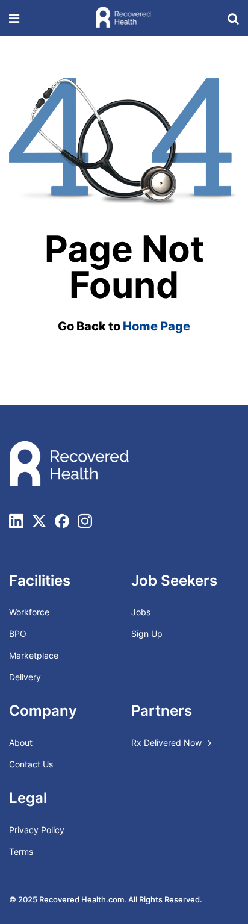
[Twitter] (39, 520)
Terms (21, 851)
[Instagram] (85, 520)
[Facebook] (62, 520)
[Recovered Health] (123, 18)
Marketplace (33, 655)
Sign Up (147, 633)
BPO (17, 633)
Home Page (156, 326)
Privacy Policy (36, 830)
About (21, 742)
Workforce (29, 612)
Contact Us (31, 764)
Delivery (25, 677)
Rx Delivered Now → (172, 742)
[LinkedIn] (16, 520)
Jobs (140, 612)
